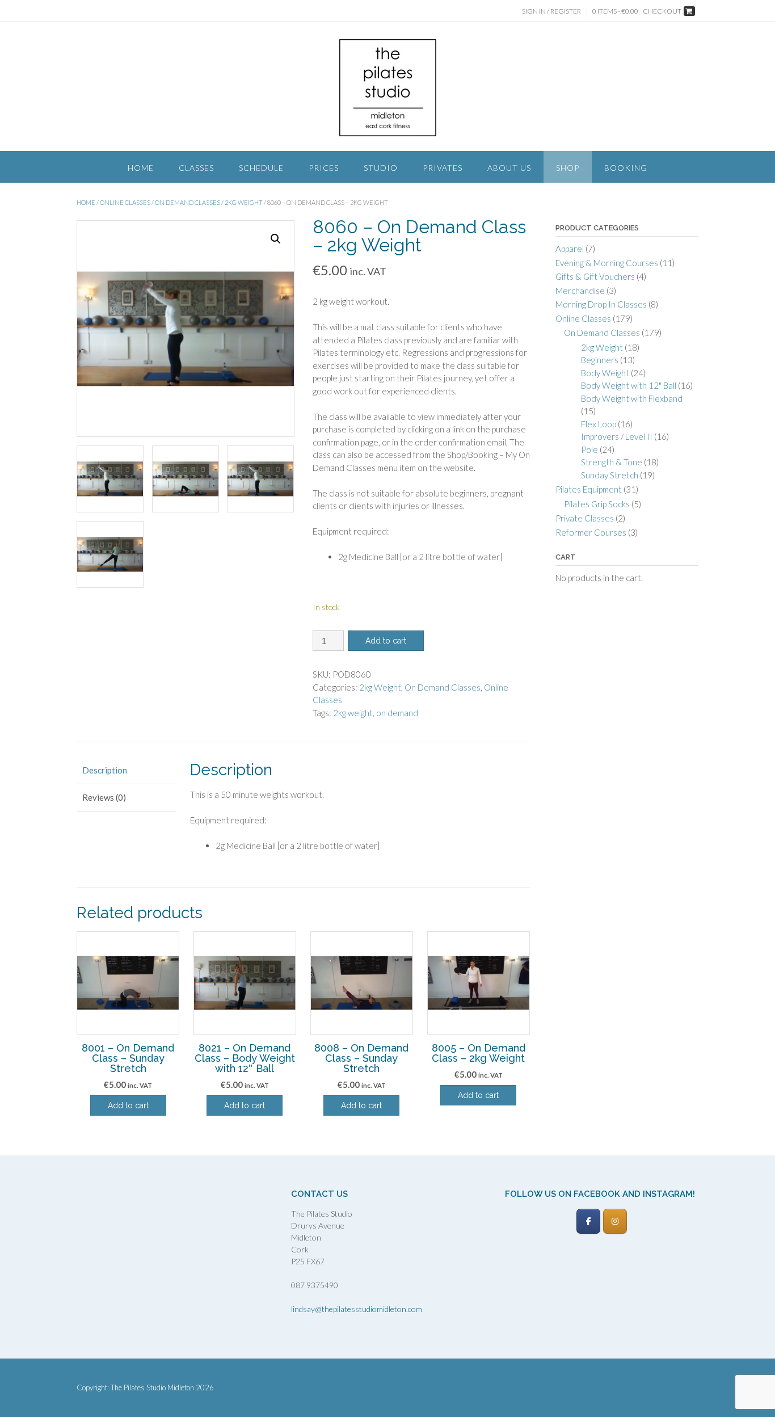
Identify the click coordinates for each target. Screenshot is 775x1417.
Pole (589, 449)
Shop (567, 168)
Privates (442, 168)
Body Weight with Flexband (632, 398)
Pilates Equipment (588, 489)
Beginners (599, 360)
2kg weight (353, 713)
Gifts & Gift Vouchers (595, 276)
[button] (276, 239)
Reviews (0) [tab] (104, 797)
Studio (381, 168)
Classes (196, 168)
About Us (509, 168)
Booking (625, 168)
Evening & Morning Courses (606, 263)
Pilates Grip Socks (597, 504)
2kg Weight (244, 202)
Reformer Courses (590, 532)
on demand (397, 713)
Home (141, 168)
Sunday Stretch (609, 475)
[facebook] (588, 1221)
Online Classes (125, 202)
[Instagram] (615, 1221)
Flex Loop (598, 424)
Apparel (569, 248)
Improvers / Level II (616, 436)
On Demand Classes (187, 202)
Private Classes (584, 518)
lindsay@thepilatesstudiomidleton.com (356, 1309)
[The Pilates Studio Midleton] (388, 87)
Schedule (261, 168)
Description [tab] (104, 770)
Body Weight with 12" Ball (628, 385)
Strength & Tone (611, 462)
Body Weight (605, 373)
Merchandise (580, 290)
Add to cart (385, 640)
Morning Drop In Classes (601, 304)
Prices (324, 168)
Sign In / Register (551, 11)
